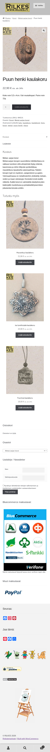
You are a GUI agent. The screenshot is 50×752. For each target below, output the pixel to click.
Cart (38, 746)
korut (5, 125)
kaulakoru (27, 123)
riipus (25, 125)
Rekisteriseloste (9, 739)
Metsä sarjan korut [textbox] (24, 451)
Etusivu (8, 18)
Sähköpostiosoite (11, 477)
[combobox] (25, 450)
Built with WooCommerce (27, 739)
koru (43, 123)
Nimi (6, 469)
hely (20, 123)
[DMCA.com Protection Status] (25, 679)
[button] (44, 30)
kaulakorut (36, 123)
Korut (14, 18)
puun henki (18, 125)
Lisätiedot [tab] (7, 144)
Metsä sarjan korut (25, 18)
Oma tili (8, 748)
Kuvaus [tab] (6, 137)
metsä (10, 125)
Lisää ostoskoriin (21, 107)
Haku (25, 748)
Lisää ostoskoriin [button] (25, 262)
